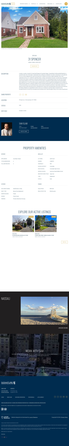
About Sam (9, 397)
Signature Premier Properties (20, 402)
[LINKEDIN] (61, 397)
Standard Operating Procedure (37, 402)
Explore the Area (63, 327)
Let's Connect (40, 397)
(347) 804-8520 (34, 127)
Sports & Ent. (59, 3)
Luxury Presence (33, 417)
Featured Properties (20, 397)
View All (64, 242)
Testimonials (31, 397)
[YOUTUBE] (64, 397)
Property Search (24, 3)
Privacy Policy (64, 417)
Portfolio (33, 3)
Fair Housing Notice (6, 402)
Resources (49, 3)
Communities (42, 3)
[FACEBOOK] (55, 397)
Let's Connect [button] (34, 359)
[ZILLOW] (67, 397)
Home (2, 397)
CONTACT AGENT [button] (23, 131)
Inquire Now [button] (34, 66)
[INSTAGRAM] (58, 397)
